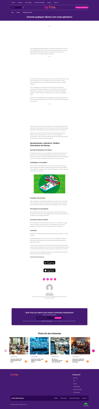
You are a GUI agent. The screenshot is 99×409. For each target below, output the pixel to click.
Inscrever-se (58, 317)
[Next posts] (93, 350)
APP (74, 381)
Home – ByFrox (28, 2)
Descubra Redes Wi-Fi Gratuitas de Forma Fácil (16, 360)
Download (20, 2)
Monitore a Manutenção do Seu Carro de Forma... (57, 360)
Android (75, 378)
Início (12, 12)
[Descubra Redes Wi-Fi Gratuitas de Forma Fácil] (18, 345)
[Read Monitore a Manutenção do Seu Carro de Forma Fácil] (67, 361)
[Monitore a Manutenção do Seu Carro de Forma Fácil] (59, 345)
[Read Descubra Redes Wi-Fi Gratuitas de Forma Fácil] (26, 361)
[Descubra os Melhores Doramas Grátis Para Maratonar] (80, 345)
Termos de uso (63, 398)
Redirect (49, 2)
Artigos (18, 12)
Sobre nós (56, 2)
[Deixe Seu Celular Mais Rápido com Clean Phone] (39, 345)
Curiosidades (76, 392)
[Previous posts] (5, 350)
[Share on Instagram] (51, 279)
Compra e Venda (77, 389)
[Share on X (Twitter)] (55, 279)
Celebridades (76, 386)
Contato (13, 2)
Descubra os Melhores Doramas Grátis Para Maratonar (78, 360)
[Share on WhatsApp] (48, 279)
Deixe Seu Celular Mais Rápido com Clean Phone (37, 360)
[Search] (23, 7)
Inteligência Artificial (27, 12)
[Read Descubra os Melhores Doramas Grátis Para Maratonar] (88, 361)
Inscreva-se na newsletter (82, 7)
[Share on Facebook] (44, 279)
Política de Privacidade (39, 2)
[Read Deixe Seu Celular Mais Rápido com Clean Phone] (46, 361)
